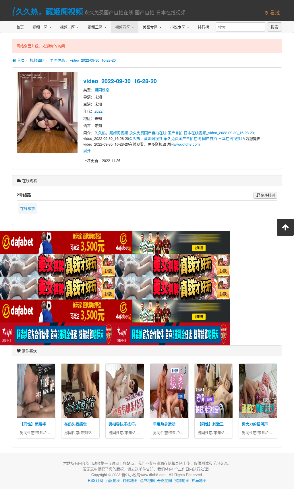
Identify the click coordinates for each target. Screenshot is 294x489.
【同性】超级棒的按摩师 (40, 424)
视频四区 (123, 27)
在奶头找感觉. (76, 424)
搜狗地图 (181, 480)
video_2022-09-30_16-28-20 (93, 60)
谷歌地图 (130, 480)
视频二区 (68, 27)
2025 (93, 432)
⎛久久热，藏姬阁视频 (47, 11)
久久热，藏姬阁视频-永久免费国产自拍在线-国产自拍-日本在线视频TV (187, 138)
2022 (98, 111)
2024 (137, 432)
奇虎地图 (164, 480)
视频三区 (96, 27)
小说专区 (178, 27)
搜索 (274, 27)
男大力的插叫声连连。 (260, 424)
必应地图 (147, 480)
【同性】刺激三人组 (214, 424)
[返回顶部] (285, 227)
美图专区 (151, 27)
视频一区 (40, 27)
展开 (87, 150)
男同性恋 (57, 60)
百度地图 (112, 480)
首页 (20, 27)
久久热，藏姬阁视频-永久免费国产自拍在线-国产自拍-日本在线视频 (150, 132)
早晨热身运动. (165, 424)
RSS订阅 (95, 480)
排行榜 (203, 27)
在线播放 (27, 208)
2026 (49, 432)
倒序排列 (267, 195)
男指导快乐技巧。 (123, 424)
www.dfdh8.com (187, 144)
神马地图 (199, 480)
